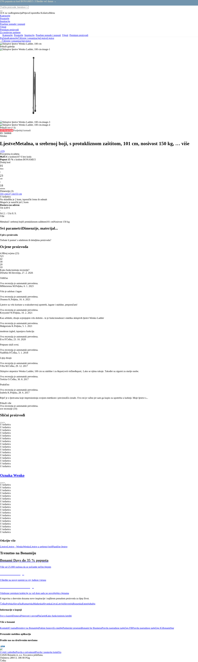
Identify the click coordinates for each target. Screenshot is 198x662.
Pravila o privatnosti (25, 652)
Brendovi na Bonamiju (27, 628)
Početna (4, 38)
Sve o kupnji (6, 615)
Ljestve (50, 38)
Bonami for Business (91, 628)
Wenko (26, 546)
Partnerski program (72, 628)
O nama (12, 628)
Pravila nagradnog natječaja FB (117, 628)
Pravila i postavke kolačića (48, 652)
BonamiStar (168, 628)
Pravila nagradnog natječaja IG (147, 628)
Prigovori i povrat (29, 615)
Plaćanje (42, 615)
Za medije (58, 628)
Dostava (16, 615)
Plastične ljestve (59, 546)
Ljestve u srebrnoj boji (41, 546)
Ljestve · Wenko (15, 546)
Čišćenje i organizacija (29, 38)
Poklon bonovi (46, 628)
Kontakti (4, 628)
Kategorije (13, 38)
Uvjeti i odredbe (8, 652)
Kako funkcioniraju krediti (59, 615)
